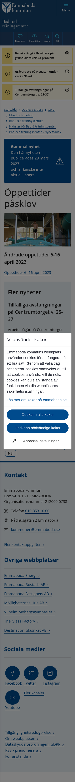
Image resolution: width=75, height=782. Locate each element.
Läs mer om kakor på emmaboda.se (37, 400)
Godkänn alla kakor (37, 415)
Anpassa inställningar (41, 441)
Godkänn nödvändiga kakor (37, 428)
